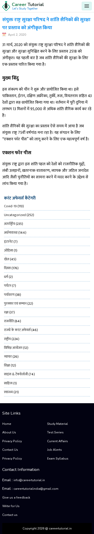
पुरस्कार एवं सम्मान (15, 303)
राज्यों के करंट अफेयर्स (17, 330)
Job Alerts (54, 450)
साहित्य (8, 383)
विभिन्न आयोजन (13, 348)
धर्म (6, 277)
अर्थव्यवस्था (11, 232)
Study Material (57, 424)
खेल (6, 259)
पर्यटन (7, 286)
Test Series (55, 432)
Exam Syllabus (57, 459)
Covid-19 (10, 206)
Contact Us (10, 450)
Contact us (10, 515)
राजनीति (9, 321)
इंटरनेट (8, 241)
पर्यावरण (9, 295)
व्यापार (8, 356)
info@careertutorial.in (29, 480)
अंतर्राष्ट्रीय (9, 224)
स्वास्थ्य (8, 392)
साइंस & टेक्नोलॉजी (16, 374)
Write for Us (11, 506)
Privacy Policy (12, 441)
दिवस (7, 268)
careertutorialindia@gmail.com (36, 489)
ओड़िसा (8, 250)
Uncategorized (15, 215)
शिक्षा (7, 365)
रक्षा (6, 312)
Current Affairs (57, 441)
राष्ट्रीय (7, 339)
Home (6, 424)
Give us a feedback (16, 498)
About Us (9, 432)
